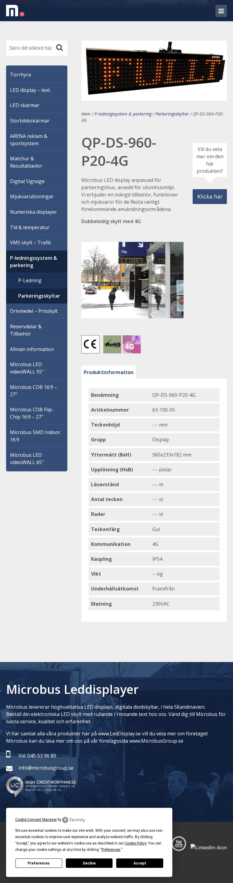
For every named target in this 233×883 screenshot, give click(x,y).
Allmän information (32, 349)
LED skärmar (24, 105)
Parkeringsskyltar (172, 114)
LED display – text (30, 90)
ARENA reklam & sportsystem (28, 140)
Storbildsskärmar (29, 120)
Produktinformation (108, 372)
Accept (139, 863)
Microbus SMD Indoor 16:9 (35, 436)
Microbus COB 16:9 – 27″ (33, 391)
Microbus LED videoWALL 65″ (27, 459)
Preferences (39, 863)
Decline (89, 863)
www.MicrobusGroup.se (156, 741)
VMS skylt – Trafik (30, 242)
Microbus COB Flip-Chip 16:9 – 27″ (32, 413)
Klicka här (210, 196)
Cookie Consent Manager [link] (36, 820)
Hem (85, 114)
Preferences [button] (110, 850)
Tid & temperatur (29, 227)
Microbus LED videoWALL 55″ (27, 368)
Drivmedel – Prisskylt (34, 311)
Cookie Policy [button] (135, 843)
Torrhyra (20, 74)
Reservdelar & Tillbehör (26, 330)
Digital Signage (27, 181)
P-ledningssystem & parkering (122, 114)
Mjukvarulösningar (32, 196)
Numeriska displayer (33, 212)
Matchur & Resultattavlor (26, 162)
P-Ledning (30, 280)
